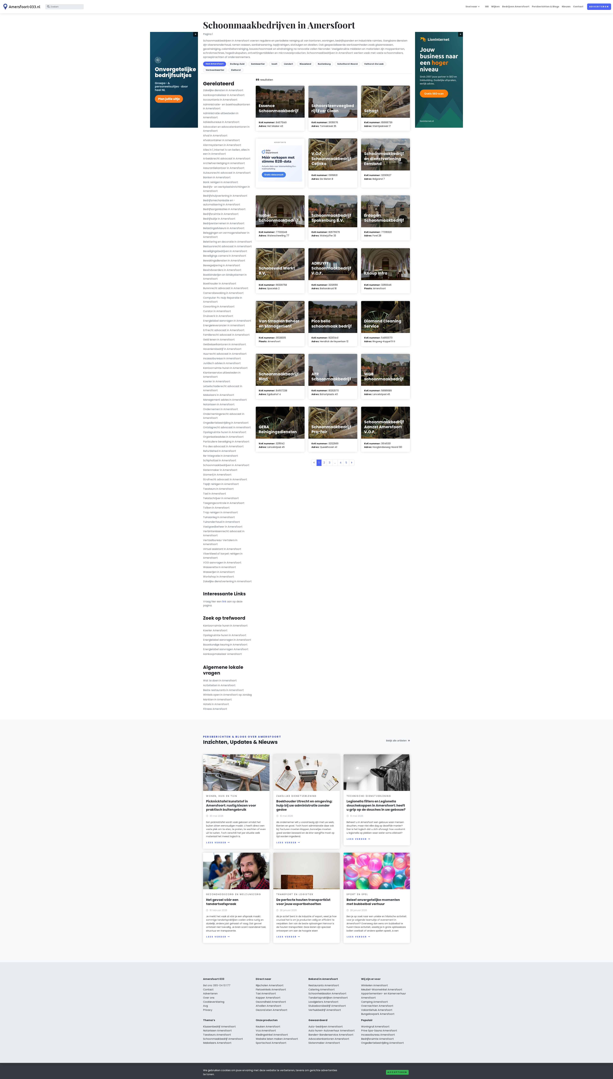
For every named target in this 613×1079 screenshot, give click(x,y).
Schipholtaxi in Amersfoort (219, 460)
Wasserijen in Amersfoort (219, 572)
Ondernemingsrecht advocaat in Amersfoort (223, 416)
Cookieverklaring (213, 1002)
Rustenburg (324, 64)
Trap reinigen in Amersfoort (220, 512)
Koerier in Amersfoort (216, 381)
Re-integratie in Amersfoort (220, 456)
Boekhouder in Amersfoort (219, 283)
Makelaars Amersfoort (217, 1043)
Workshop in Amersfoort (218, 576)
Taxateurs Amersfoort (217, 1035)
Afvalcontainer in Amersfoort (221, 140)
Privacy (207, 1010)
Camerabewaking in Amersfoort (223, 293)
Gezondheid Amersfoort (271, 1002)
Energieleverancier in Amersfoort (224, 325)
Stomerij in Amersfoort (217, 474)
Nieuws (566, 6)
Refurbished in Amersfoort (219, 451)
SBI (487, 6)
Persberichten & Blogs (545, 6)
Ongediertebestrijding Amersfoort (382, 1043)
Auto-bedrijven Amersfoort (325, 1026)
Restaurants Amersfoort (323, 985)
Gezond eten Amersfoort (271, 1010)
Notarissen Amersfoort (217, 1030)
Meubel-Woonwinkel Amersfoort (381, 989)
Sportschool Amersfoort (271, 1043)
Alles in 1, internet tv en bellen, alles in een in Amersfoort (226, 152)
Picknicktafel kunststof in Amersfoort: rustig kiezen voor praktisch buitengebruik (231, 805)
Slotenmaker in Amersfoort (220, 470)
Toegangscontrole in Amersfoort (223, 503)
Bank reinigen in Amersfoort (220, 182)
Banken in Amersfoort (217, 177)
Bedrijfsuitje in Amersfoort (219, 219)
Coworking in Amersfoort (219, 306)
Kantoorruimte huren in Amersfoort (225, 368)
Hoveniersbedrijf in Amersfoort (222, 349)
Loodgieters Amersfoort (323, 1002)
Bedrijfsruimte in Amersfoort (220, 214)
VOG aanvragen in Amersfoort (222, 562)
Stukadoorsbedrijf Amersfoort (327, 1006)
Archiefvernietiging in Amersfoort (224, 163)
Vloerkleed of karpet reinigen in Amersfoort (222, 556)
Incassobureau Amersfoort (378, 1035)
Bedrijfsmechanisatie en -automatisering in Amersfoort (221, 202)
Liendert (288, 64)
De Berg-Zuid (237, 64)
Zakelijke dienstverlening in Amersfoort (227, 581)
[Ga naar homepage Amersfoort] (21, 7)
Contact (578, 6)
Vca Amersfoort (266, 1030)
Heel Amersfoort (214, 63)
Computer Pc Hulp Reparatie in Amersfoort (222, 300)
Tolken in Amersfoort (216, 507)
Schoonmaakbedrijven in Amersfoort (226, 465)
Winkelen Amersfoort (374, 985)
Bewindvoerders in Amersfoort (222, 270)
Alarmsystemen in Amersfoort (222, 145)
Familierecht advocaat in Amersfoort (226, 335)
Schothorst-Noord (347, 64)
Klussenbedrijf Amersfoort (219, 1026)
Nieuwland (305, 64)
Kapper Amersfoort (268, 998)
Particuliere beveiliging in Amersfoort (226, 441)
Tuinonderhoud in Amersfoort (221, 522)
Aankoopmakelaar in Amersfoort (224, 95)
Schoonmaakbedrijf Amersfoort (223, 1039)
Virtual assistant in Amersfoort (222, 549)
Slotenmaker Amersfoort (324, 1043)
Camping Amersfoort (374, 1002)
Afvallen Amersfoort (268, 1006)
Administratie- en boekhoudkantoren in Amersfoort (226, 106)
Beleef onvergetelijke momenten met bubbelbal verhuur (373, 902)
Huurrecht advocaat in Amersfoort (225, 354)
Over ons (208, 998)
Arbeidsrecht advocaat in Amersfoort (226, 158)
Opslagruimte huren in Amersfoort (224, 432)
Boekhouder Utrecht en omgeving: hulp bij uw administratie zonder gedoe (304, 805)
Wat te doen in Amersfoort (220, 680)
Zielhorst (236, 70)
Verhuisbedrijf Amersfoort (324, 1010)
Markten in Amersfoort (217, 699)
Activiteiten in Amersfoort (219, 685)
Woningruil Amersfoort (375, 1026)
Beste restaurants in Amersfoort (223, 690)
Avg (205, 1006)
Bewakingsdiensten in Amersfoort (224, 260)
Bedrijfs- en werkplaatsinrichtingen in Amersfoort (226, 189)
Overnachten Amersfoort (377, 1006)
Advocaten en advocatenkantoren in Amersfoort (226, 129)
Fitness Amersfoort (215, 709)
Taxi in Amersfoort (214, 493)
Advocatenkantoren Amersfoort (328, 1039)
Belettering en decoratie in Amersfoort (227, 242)
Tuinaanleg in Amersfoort (219, 517)
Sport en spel (357, 894)
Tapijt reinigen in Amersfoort (221, 484)
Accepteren (397, 1072)
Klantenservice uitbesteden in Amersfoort (221, 375)
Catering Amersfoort (321, 989)
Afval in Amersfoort (215, 135)
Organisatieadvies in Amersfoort (223, 437)
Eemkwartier (258, 64)
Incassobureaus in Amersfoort (222, 358)
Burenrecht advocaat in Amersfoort (225, 288)
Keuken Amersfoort (268, 1026)
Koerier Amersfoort (215, 630)
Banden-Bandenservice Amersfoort (330, 1035)
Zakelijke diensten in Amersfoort (223, 90)
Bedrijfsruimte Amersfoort (377, 1039)
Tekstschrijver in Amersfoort (221, 498)
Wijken (495, 6)
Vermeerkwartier (215, 70)
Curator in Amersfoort (217, 311)
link (224, 601)
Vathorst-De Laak (374, 64)
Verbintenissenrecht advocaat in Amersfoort (223, 533)
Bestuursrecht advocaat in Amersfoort (227, 246)
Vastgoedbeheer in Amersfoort (222, 526)
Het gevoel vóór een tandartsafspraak (222, 902)
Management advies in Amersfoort (225, 400)
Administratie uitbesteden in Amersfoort (220, 115)
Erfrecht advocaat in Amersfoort (223, 330)
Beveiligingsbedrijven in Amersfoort (225, 251)
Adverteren (599, 6)
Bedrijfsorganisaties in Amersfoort (224, 209)
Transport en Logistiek (295, 894)
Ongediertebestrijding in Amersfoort (226, 423)
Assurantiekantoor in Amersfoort (223, 168)
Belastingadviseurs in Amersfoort (223, 228)
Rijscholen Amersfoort (270, 985)
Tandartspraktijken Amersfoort (328, 998)
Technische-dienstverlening (369, 796)
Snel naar (471, 6)
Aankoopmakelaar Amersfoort (222, 654)
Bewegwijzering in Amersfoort (221, 265)
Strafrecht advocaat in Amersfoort (225, 479)
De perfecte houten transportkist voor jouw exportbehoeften (303, 902)
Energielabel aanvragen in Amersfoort (227, 321)
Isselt (274, 64)
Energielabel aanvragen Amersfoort (225, 649)
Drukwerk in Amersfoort (218, 316)
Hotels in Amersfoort (216, 704)
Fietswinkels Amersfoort (271, 989)
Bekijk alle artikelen (396, 740)
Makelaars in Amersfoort (218, 395)
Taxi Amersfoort (266, 993)
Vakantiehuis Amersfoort (376, 1010)
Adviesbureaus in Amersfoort (221, 122)
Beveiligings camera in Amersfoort (224, 256)
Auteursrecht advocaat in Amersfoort (227, 173)
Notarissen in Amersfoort (219, 404)
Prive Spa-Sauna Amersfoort (379, 1030)
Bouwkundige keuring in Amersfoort (225, 644)
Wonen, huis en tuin (221, 796)
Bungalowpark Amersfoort (377, 1014)
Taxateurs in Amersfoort (218, 489)
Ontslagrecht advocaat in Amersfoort (227, 427)
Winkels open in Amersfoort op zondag (227, 695)
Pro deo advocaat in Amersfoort (223, 446)
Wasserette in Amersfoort (219, 567)
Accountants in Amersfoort (220, 100)
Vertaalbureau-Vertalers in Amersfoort (220, 542)
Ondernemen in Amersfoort (220, 409)
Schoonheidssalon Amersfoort (327, 993)
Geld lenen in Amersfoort (219, 339)
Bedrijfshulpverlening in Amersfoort (225, 196)
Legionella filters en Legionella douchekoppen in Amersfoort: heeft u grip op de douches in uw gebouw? (376, 805)
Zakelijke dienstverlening (296, 796)
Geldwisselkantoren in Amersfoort (224, 344)
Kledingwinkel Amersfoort (272, 1035)
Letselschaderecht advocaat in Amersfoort (222, 388)
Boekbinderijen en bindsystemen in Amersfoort (225, 277)
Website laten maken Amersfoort (277, 1039)
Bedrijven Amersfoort (515, 6)
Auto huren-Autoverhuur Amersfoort (331, 1030)
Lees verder (216, 842)
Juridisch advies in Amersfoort (222, 363)
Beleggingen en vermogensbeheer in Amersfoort (226, 235)
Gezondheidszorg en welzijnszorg (233, 894)
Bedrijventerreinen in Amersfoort (223, 223)
